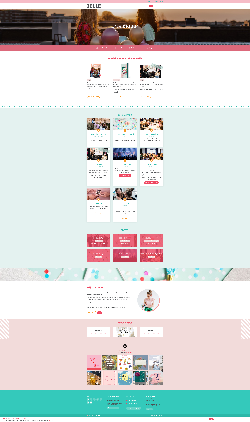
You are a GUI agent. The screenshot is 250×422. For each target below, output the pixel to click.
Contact (149, 409)
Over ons (146, 6)
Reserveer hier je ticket (151, 182)
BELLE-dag (124, 6)
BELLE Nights (130, 6)
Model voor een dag (132, 403)
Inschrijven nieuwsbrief (133, 408)
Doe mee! (98, 213)
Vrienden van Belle (159, 1)
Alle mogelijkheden (113, 408)
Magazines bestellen (93, 96)
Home (120, 6)
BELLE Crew (156, 89)
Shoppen (116, 96)
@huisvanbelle (125, 350)
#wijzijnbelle (129, 352)
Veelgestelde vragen (132, 400)
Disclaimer (161, 415)
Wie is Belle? (91, 312)
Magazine (140, 6)
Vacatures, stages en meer (134, 401)
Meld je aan (125, 218)
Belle (97, 238)
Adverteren (130, 398)
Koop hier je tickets (125, 175)
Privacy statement (154, 415)
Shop (151, 6)
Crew (136, 6)
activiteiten (147, 91)
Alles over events (145, 96)
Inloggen (150, 1)
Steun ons (157, 6)
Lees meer (51, 420)
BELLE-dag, (148, 89)
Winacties (130, 405)
